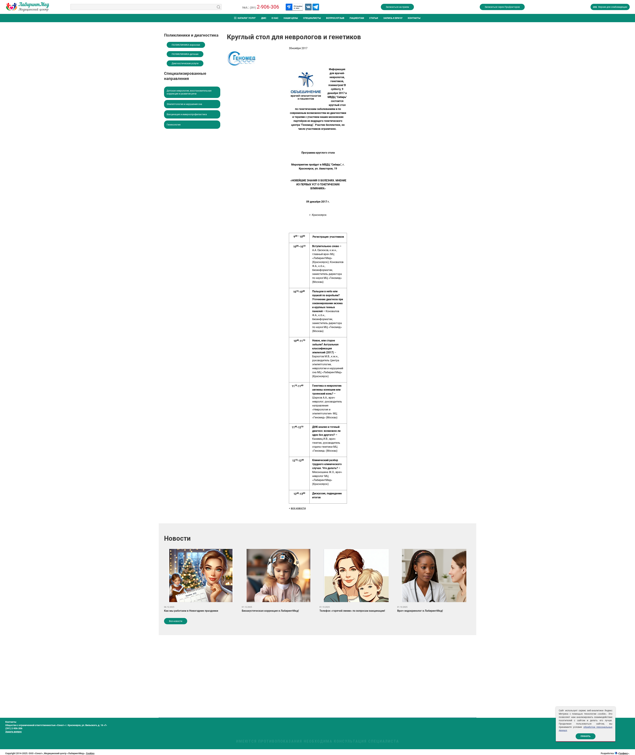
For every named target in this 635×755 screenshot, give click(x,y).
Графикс (623, 753)
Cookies (90, 753)
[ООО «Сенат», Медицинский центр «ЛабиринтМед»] (27, 7)
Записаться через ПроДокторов (502, 7)
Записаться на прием (397, 7)
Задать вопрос (13, 731)
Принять (586, 736)
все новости (298, 508)
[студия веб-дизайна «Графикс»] (616, 753)
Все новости (175, 621)
